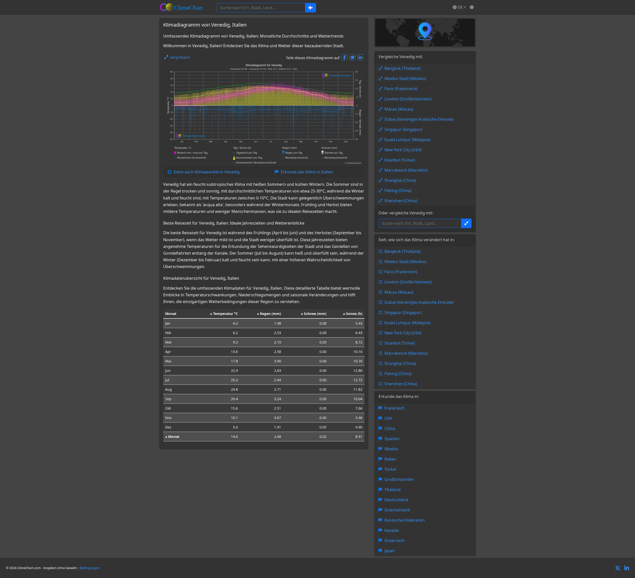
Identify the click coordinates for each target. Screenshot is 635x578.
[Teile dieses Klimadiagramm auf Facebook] (345, 57)
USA (388, 418)
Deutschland (396, 499)
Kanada (391, 530)
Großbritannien (399, 479)
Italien (390, 459)
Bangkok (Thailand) (402, 68)
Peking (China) (398, 190)
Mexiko (391, 449)
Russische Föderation (404, 520)
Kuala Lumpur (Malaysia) (407, 139)
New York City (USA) (402, 150)
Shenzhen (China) (400, 200)
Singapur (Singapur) (403, 129)
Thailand (392, 489)
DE (460, 7)
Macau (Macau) (398, 109)
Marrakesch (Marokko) (406, 170)
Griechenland (397, 510)
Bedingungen (90, 568)
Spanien (392, 438)
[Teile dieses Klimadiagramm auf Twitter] (352, 57)
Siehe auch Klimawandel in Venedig (206, 172)
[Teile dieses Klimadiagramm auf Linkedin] (360, 57)
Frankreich (394, 408)
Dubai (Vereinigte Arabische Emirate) (419, 119)
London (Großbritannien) (408, 99)
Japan (389, 550)
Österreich (394, 540)
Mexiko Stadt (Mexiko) (405, 78)
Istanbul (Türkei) (399, 160)
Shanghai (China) (400, 180)
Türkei (390, 469)
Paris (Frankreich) (400, 88)
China (389, 428)
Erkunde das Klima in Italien (307, 172)
